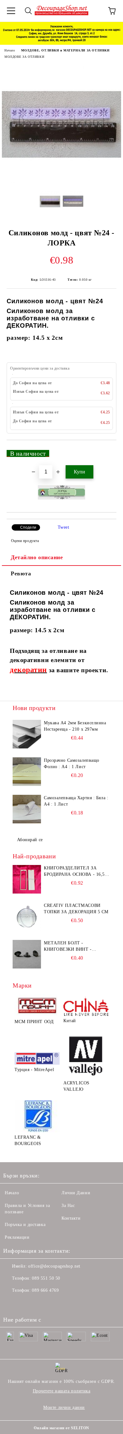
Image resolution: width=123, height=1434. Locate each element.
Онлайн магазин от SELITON (61, 1428)
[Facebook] (11, 1303)
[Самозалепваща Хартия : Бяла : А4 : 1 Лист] (27, 809)
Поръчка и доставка (25, 1224)
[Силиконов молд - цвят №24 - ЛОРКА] (61, 181)
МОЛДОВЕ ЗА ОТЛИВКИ (24, 56)
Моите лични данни (64, 1407)
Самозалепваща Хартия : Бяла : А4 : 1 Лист (76, 801)
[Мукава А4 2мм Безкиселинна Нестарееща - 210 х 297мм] (27, 734)
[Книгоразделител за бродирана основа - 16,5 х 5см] (27, 879)
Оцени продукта (25, 541)
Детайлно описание (37, 557)
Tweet (63, 527)
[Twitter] (25, 1303)
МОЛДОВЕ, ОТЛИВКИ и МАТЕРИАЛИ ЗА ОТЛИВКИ (65, 50)
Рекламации (17, 1237)
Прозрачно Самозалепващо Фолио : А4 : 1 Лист (71, 763)
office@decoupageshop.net (54, 1266)
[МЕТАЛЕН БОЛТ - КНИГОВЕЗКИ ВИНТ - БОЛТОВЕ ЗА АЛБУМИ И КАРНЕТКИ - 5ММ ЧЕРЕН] (27, 954)
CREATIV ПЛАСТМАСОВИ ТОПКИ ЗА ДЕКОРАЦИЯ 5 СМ (76, 908)
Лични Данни (76, 1192)
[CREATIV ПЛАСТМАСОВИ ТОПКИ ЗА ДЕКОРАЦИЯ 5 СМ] (27, 916)
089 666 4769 (45, 1290)
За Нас (68, 1205)
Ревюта (21, 573)
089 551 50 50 (46, 1278)
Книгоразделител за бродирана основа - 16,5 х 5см (76, 872)
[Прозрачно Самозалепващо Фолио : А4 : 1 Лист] (27, 771)
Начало (9, 50)
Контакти (71, 1218)
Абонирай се (30, 839)
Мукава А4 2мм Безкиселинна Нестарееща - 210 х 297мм (75, 726)
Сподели (28, 527)
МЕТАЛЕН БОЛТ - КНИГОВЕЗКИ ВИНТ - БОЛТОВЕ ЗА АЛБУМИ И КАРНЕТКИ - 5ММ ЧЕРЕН (72, 947)
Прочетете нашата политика (62, 1391)
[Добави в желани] (107, 450)
